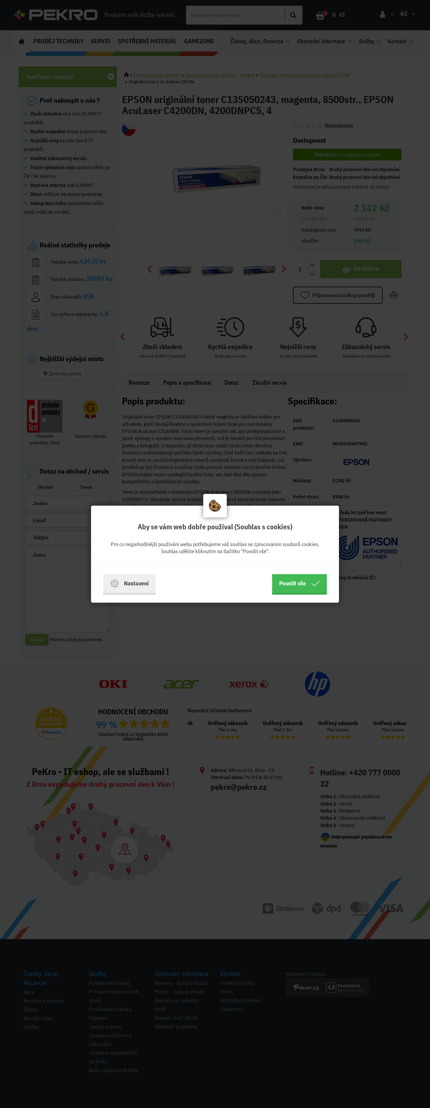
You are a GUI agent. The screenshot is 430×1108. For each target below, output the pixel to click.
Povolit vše (292, 583)
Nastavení (136, 583)
